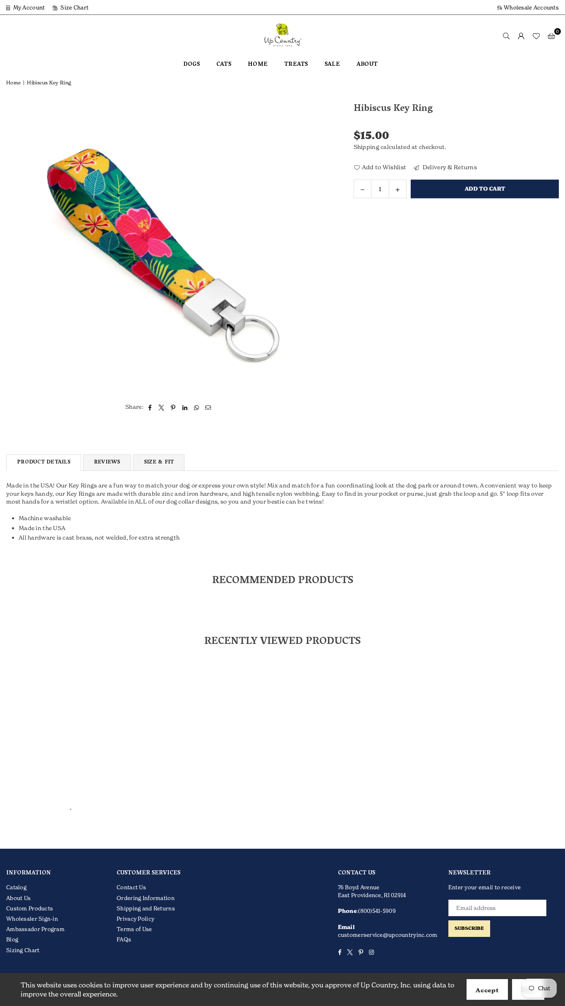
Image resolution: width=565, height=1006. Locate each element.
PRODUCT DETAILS (43, 462)
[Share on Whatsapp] (197, 407)
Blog (12, 939)
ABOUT (367, 64)
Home (13, 82)
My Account (28, 7)
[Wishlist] (536, 35)
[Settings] (521, 35)
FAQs (124, 939)
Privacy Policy (135, 918)
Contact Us (131, 887)
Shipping (366, 146)
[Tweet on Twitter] (161, 407)
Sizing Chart (22, 950)
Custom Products (29, 908)
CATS (223, 64)
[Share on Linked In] (185, 407)
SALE (332, 64)
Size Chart (74, 7)
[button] (551, 35)
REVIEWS (107, 462)
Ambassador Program (35, 929)
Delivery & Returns (449, 166)
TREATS (296, 64)
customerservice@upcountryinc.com (388, 935)
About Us (18, 898)
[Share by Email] (208, 407)
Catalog (16, 887)
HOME (258, 64)
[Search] (506, 35)
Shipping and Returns (146, 908)
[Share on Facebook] (150, 407)
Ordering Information (146, 898)
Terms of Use (134, 929)
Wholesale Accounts (531, 7)
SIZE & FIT (159, 462)
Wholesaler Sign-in (32, 918)
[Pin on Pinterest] (173, 407)
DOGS (191, 64)
